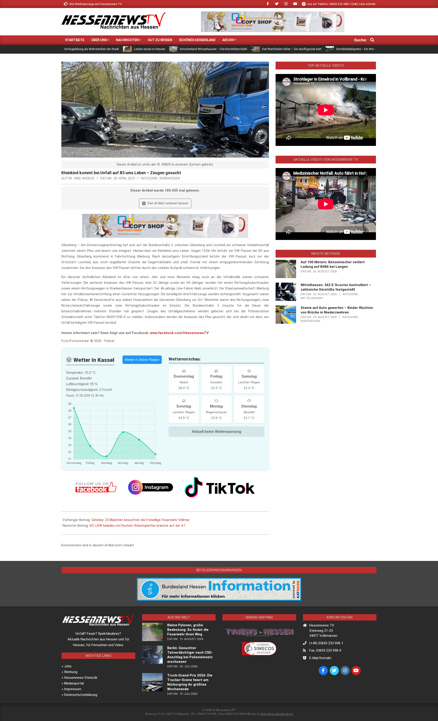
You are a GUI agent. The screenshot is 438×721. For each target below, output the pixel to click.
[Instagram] (150, 487)
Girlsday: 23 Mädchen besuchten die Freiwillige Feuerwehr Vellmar (140, 520)
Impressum (72, 689)
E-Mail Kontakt (320, 658)
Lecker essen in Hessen (117, 49)
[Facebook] (96, 487)
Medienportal (74, 683)
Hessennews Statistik (80, 678)
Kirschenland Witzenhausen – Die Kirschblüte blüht (182, 49)
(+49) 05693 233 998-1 (326, 643)
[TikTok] (220, 487)
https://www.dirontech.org (277, 714)
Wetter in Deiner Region (142, 359)
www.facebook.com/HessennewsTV (179, 333)
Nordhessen (170, 178)
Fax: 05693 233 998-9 (325, 650)
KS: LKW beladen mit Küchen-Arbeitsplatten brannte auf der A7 (137, 526)
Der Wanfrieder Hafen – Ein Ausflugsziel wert (260, 49)
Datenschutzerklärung (80, 695)
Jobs (68, 666)
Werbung (70, 672)
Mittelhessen (312, 298)
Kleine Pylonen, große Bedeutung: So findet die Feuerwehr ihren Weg (188, 629)
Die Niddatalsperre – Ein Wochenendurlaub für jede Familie (343, 49)
